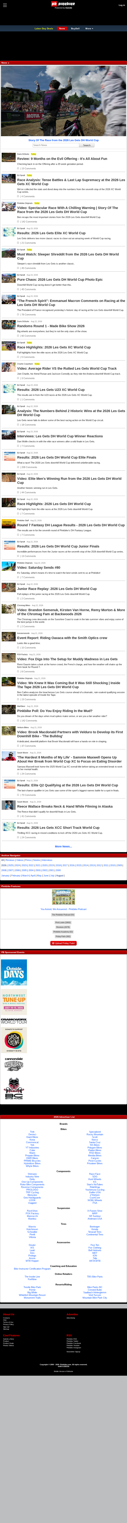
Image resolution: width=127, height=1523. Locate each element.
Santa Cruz (95, 1142)
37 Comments (29, 746)
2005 (24, 870)
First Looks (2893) (63, 922)
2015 (78, 865)
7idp (95, 1258)
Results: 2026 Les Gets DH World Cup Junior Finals (58, 546)
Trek (32, 1131)
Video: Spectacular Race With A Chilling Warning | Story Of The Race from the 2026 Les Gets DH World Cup (67, 210)
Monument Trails (32, 1297)
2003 (37, 870)
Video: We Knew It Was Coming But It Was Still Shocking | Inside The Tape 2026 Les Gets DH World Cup (68, 685)
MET (94, 1253)
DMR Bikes (32, 1158)
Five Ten (95, 1245)
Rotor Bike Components (32, 1184)
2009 (119, 865)
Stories (36, 860)
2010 (112, 865)
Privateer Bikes (95, 1163)
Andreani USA (95, 1218)
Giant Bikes (32, 1137)
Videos (19, 860)
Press (28, 860)
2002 (44, 870)
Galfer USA (95, 1192)
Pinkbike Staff (23, 520)
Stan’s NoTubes (95, 1184)
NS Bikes (95, 1145)
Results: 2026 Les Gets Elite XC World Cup (51, 233)
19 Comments (29, 168)
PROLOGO (32, 1189)
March (25, 875)
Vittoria (32, 1237)
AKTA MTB (95, 1260)
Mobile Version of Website (63, 1371)
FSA (95, 1203)
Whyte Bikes (32, 1166)
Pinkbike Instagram (74, 1348)
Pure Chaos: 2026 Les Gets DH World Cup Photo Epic (60, 279)
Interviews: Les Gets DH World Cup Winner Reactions (60, 436)
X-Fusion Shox (94, 1210)
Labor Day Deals (44, 28)
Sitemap (6, 1329)
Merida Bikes (94, 1155)
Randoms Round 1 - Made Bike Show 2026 (51, 326)
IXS (32, 1247)
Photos (5, 1345)
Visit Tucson (95, 1295)
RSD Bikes (95, 1153)
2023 (24, 865)
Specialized (95, 1131)
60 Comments (29, 335)
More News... (63, 846)
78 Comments (29, 314)
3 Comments (28, 378)
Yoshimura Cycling (94, 1189)
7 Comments (28, 446)
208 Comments (29, 467)
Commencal (32, 1142)
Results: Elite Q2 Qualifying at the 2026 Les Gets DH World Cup (67, 785)
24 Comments (29, 773)
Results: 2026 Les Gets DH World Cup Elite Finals (56, 457)
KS (94, 1181)
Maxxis (32, 1226)
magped (32, 1203)
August (59, 875)
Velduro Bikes (23, 727)
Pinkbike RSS (72, 1339)
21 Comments (29, 243)
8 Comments (28, 671)
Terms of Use (8, 1322)
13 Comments (29, 556)
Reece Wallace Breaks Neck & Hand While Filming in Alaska (65, 806)
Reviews (10, 860)
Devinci (32, 1134)
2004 (30, 870)
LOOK (32, 1200)
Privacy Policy (8, 1324)
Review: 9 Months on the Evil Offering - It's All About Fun (62, 159)
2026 (3, 865)
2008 (3, 870)
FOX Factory (22, 654)
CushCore (95, 1197)
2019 (51, 865)
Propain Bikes (32, 1155)
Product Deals (8, 1343)
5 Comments (28, 357)
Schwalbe (32, 1232)
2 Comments (28, 598)
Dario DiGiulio (23, 154)
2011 (105, 865)
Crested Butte (95, 1289)
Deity (32, 1179)
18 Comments (29, 424)
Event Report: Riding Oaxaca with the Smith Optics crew (62, 638)
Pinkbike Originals (25, 203)
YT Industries (32, 1147)
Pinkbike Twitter (72, 1341)
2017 (65, 865)
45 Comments (29, 268)
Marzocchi (32, 1216)
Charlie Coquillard (25, 364)
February (15, 875)
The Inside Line (32, 1276)
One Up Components (32, 1181)
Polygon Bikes (95, 1147)
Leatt (32, 1250)
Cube (32, 1150)
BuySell (75, 28)
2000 (58, 870)
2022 (30, 865)
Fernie (32, 1289)
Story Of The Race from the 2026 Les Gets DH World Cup (63, 140)
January (5, 875)
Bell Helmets (94, 1250)
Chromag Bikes (23, 605)
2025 (10, 865)
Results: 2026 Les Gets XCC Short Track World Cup (58, 828)
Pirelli (32, 1234)
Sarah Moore (22, 753)
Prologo (32, 1255)
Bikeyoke (32, 1195)
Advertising (71, 1318)
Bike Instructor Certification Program (32, 1268)
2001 (51, 870)
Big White (32, 1292)
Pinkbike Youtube (73, 1345)
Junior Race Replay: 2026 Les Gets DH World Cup (57, 589)
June (45, 875)
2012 (99, 865)
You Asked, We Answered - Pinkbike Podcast (63, 909)
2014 (85, 865)
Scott (94, 1137)
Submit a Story (8, 1339)
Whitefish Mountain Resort (32, 1295)
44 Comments (29, 492)
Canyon (95, 1158)
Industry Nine (32, 1176)
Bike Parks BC (94, 1287)
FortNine (32, 1279)
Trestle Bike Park (32, 1287)
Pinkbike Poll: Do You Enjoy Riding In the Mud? (54, 711)
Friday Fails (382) (63, 936)
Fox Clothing (94, 1247)
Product (6, 1341)
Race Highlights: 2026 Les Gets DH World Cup (54, 504)
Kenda (95, 1229)
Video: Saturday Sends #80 (38, 567)
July (52, 875)
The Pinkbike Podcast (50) (63, 915)
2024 (17, 865)
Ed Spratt (21, 175)
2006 (17, 870)
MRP (94, 1213)
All (2, 860)
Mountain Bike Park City (95, 1297)
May (39, 875)
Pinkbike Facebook (74, 1343)
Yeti (32, 1145)
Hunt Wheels (94, 1179)
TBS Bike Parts (95, 1276)
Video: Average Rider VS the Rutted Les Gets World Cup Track (67, 368)
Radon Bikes (94, 1150)
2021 (37, 865)
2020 (44, 865)
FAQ (5, 1320)
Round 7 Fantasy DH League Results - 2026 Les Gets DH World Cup (71, 525)
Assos (32, 1258)
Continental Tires (94, 1234)
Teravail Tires (94, 1232)
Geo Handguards (32, 1197)
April (33, 875)
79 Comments (29, 795)
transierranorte (23, 633)
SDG (94, 1176)
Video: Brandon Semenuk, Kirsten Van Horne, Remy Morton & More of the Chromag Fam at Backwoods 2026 (71, 612)
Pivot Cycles (94, 1160)
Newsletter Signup (73, 1352)
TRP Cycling (32, 1192)
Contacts (6, 1318)
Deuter (32, 1245)
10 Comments (29, 647)
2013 (92, 865)
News (62, 28)
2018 (58, 865)
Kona (32, 1139)
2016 (71, 865)
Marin (32, 1153)
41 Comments (29, 816)
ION (95, 1255)
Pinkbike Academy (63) (63, 932)
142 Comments (29, 221)
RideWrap (95, 1187)
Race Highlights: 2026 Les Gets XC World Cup (54, 347)
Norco (95, 1139)
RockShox (32, 1210)
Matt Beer (21, 706)
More (88, 28)
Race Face (94, 1174)
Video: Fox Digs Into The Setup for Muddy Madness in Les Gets (67, 659)
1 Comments (28, 399)
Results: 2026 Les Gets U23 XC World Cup (51, 390)
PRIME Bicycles (32, 1160)
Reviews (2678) (63, 927)
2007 (10, 870)
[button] (18, 168)
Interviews (47, 860)
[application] (63, 101)
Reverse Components (32, 1187)
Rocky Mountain (95, 1134)
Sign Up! (6, 1327)
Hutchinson (32, 1229)
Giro (32, 1253)
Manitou (32, 1218)
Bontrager (95, 1226)
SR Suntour (95, 1216)
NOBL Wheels (95, 1200)
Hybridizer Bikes (32, 1163)
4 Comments (28, 196)
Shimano (32, 1174)
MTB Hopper (32, 1260)
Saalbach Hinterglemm (94, 1292)
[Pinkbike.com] (63, 4)
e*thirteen (95, 1195)
